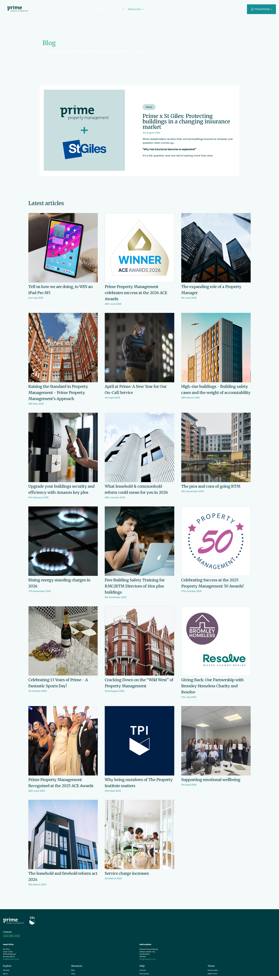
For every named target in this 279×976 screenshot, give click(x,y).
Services (104, 9)
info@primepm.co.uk (11, 959)
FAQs (73, 974)
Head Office (8, 944)
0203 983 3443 (11, 935)
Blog (72, 970)
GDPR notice (212, 974)
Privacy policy (213, 970)
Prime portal (144, 974)
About (5, 974)
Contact (151, 9)
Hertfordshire (145, 944)
